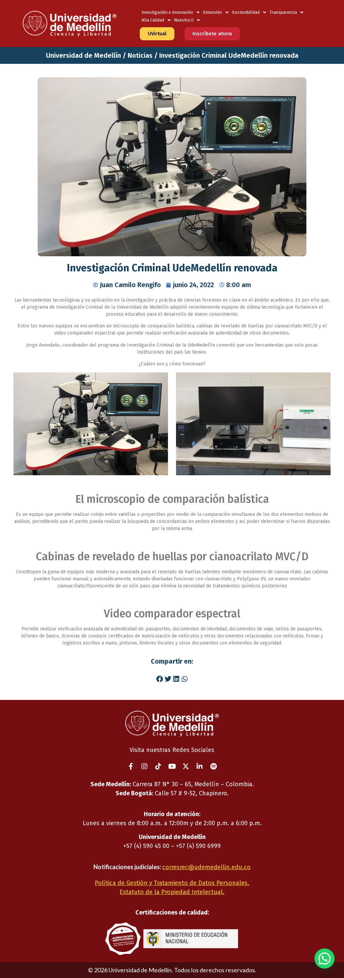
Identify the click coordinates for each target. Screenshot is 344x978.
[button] (159, 678)
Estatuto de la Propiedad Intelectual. (172, 892)
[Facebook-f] (130, 766)
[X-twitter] (185, 766)
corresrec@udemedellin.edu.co (206, 867)
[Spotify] (213, 766)
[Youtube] (172, 766)
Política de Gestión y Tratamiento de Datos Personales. (172, 883)
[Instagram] (144, 766)
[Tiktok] (158, 766)
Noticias (140, 55)
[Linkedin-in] (199, 766)
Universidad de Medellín (83, 55)
